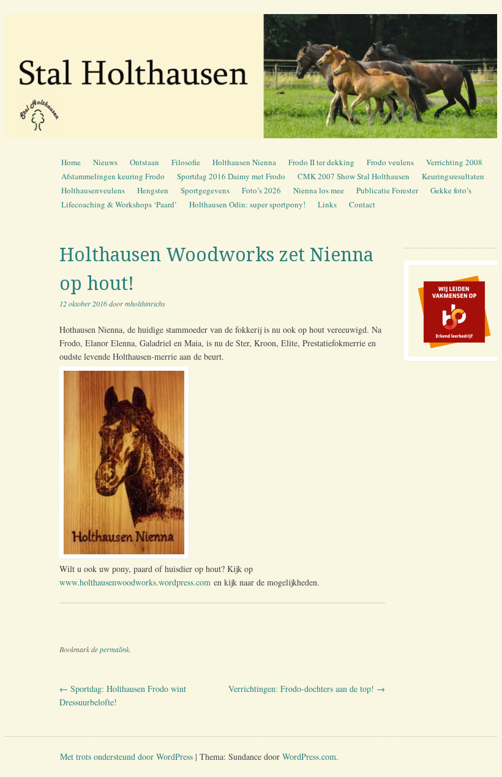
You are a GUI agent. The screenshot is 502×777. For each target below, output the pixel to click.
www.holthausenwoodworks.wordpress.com (135, 582)
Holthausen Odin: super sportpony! (247, 204)
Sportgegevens (205, 190)
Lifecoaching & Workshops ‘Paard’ (119, 204)
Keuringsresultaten (453, 176)
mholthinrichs (145, 303)
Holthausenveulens (93, 190)
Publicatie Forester (387, 190)
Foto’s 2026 (261, 190)
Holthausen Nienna (244, 162)
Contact (362, 204)
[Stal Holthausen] (251, 76)
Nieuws (105, 162)
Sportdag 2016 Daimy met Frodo (231, 176)
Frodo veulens (390, 162)
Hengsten (152, 190)
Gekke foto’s (450, 190)
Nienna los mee (318, 190)
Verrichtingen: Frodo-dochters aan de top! (306, 688)
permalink (114, 649)
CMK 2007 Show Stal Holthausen (354, 176)
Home (71, 162)
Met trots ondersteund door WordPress (126, 756)
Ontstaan (144, 162)
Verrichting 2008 (454, 162)
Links (327, 204)
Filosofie (185, 162)
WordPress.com (309, 756)
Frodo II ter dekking (321, 162)
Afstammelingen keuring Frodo (113, 176)
